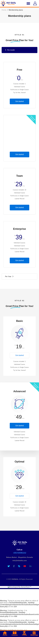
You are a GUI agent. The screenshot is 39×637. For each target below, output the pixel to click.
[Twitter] (8, 566)
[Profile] (24, 632)
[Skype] (19, 566)
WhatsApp (34, 635)
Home (4, 10)
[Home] (4, 632)
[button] (28, 3)
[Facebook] (14, 566)
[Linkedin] (30, 566)
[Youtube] (24, 566)
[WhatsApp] (34, 632)
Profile (24, 635)
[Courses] (14, 632)
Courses (15, 635)
